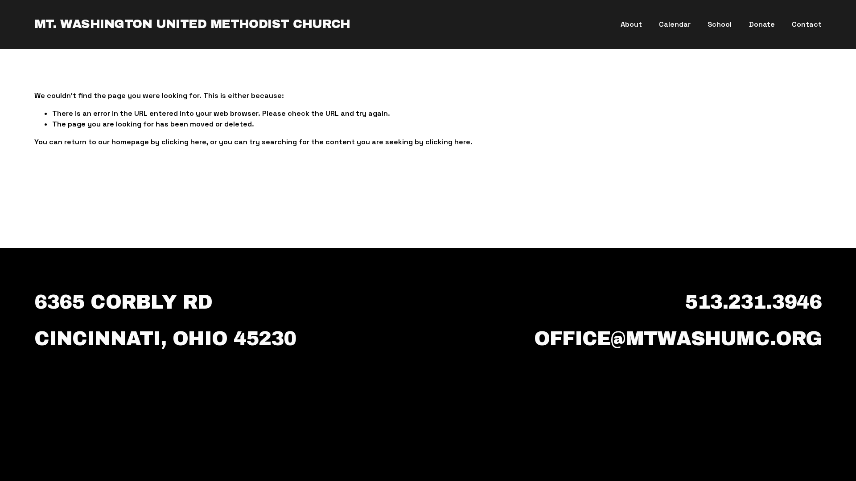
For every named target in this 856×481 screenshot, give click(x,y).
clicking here (183, 142)
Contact (807, 24)
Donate (762, 24)
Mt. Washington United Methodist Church (192, 24)
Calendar (675, 24)
